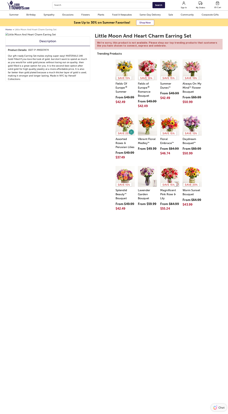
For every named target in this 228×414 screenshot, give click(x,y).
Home (8, 29)
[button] (14, 15)
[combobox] (102, 5)
